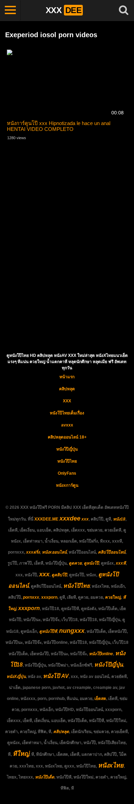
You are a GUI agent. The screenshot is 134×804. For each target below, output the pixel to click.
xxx (85, 519)
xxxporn (49, 597)
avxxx (67, 425)
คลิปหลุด (67, 388)
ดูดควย (75, 563)
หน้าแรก (67, 376)
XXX (67, 401)
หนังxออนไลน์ (54, 552)
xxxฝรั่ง (33, 552)
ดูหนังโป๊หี (48, 631)
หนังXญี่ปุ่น (16, 676)
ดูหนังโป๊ (91, 563)
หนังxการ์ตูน (67, 485)
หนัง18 (119, 519)
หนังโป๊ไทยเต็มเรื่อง (67, 413)
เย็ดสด (100, 698)
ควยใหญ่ (113, 597)
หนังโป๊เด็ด (44, 777)
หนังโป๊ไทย (67, 461)
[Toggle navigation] (10, 10)
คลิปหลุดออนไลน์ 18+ (67, 437)
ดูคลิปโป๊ (59, 575)
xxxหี (121, 563)
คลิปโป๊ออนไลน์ (111, 552)
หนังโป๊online (101, 653)
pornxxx (31, 597)
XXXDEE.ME (46, 519)
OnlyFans (67, 473)
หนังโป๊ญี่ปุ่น (67, 449)
